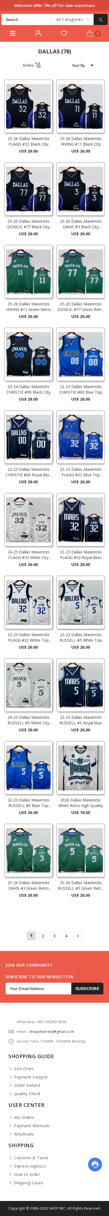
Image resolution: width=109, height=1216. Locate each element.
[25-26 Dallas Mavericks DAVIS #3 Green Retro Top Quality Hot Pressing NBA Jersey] (28, 850)
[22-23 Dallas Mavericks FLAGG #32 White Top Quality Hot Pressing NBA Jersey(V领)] (28, 602)
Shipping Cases (28, 1182)
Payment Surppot (31, 1077)
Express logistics (30, 1166)
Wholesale (24, 1134)
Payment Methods (32, 1125)
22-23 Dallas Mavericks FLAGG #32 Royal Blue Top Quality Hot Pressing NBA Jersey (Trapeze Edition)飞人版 (80, 554)
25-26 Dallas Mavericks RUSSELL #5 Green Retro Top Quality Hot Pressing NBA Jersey (80, 885)
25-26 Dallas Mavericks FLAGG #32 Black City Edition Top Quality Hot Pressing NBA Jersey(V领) (28, 141)
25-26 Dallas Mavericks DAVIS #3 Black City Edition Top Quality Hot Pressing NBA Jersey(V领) (80, 224)
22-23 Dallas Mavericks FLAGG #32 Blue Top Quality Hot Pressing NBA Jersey (81, 472)
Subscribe (87, 988)
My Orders (24, 1117)
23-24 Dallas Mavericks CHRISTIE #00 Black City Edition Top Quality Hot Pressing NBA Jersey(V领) (28, 389)
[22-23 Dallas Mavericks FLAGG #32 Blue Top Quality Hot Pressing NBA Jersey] (80, 437)
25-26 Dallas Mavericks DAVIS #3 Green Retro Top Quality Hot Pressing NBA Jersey (28, 885)
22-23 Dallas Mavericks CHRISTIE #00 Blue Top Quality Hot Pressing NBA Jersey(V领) (81, 389)
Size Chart (24, 1068)
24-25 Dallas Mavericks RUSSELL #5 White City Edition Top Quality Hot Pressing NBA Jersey (28, 720)
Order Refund (27, 1085)
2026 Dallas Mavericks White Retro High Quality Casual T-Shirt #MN (80, 802)
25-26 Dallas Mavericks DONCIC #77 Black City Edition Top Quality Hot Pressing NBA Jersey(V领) (28, 224)
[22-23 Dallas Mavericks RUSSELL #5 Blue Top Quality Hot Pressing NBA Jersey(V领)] (28, 768)
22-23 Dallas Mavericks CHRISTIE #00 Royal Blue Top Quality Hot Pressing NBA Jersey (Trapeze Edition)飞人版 (28, 472)
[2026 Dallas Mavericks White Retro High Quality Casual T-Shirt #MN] (80, 768)
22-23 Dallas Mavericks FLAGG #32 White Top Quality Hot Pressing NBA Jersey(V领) (28, 637)
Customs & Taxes (31, 1157)
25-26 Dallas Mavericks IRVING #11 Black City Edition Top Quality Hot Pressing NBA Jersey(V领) (80, 141)
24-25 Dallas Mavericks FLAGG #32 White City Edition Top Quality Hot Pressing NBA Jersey (28, 554)
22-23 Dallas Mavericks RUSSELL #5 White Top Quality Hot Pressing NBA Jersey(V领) (81, 637)
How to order (27, 1174)
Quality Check (27, 1093)
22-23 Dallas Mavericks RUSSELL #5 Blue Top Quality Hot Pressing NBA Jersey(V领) (28, 802)
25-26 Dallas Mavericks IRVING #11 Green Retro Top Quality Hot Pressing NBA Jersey (28, 306)
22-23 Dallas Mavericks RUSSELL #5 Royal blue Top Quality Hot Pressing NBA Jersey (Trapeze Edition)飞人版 (80, 720)
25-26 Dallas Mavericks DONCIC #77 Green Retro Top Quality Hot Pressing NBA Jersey (80, 306)
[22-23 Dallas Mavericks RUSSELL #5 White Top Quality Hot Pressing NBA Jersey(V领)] (80, 602)
